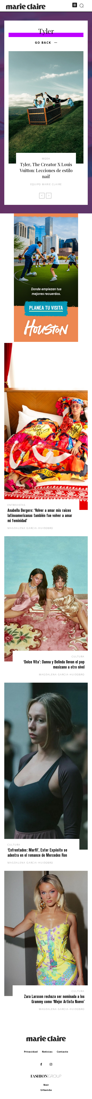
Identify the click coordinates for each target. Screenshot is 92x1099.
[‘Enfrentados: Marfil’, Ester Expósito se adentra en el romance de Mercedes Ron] (46, 766)
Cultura (78, 656)
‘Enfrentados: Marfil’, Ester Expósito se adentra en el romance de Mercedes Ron (37, 852)
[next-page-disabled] (48, 195)
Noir (46, 1084)
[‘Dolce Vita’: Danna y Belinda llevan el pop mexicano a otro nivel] (46, 598)
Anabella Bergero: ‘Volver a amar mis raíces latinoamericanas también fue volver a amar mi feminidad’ (39, 515)
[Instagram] (51, 1064)
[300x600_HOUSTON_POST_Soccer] (46, 341)
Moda (46, 158)
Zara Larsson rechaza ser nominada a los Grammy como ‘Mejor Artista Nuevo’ (54, 999)
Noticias (47, 1051)
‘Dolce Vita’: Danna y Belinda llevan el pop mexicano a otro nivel (54, 664)
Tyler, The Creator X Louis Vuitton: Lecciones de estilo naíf (46, 170)
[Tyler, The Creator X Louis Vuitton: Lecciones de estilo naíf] (46, 107)
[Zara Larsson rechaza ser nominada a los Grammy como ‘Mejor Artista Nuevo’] (46, 933)
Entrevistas (16, 505)
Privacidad (31, 1051)
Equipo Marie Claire (46, 184)
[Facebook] (41, 1064)
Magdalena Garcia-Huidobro (30, 528)
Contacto (62, 1051)
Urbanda (46, 1090)
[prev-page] (42, 195)
